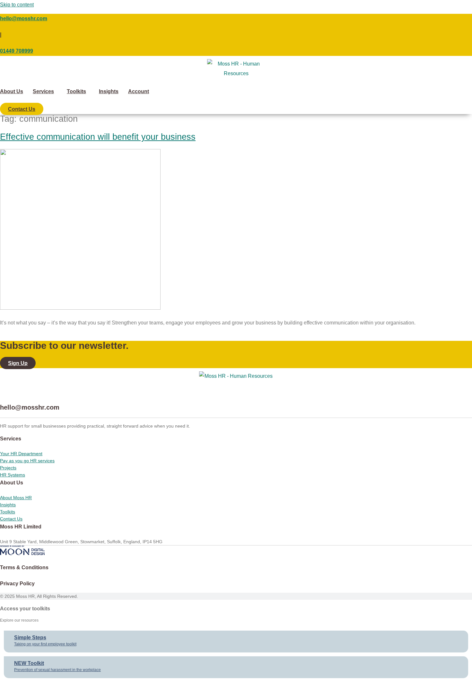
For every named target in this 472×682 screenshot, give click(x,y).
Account (138, 91)
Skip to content (17, 4)
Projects (8, 467)
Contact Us (11, 518)
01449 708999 (16, 51)
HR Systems (12, 474)
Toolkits (76, 91)
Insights (108, 91)
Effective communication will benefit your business (98, 137)
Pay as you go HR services (27, 460)
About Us (11, 91)
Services (43, 91)
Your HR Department (21, 453)
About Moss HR (16, 497)
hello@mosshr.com (23, 18)
